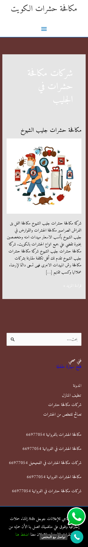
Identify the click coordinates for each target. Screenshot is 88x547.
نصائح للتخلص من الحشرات (62, 414)
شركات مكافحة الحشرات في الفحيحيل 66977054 (45, 463)
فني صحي (75, 361)
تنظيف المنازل (71, 395)
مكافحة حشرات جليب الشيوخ (50, 130)
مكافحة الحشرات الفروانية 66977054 (54, 477)
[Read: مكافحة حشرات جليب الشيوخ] (44, 176)
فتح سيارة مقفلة (68, 367)
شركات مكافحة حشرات (64, 405)
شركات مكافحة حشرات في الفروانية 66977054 (46, 491)
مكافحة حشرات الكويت (44, 9)
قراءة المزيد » (72, 285)
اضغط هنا (22, 534)
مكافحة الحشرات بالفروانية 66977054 (53, 434)
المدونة (77, 386)
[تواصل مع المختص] (76, 537)
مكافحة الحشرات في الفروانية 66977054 (52, 449)
